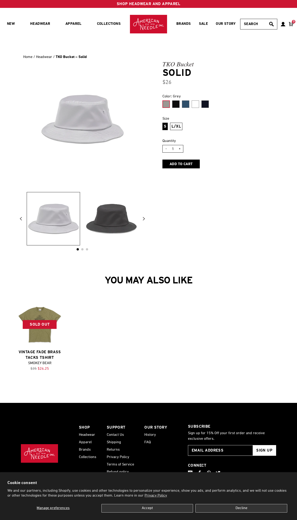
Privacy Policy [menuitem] (118, 457)
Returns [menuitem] (113, 449)
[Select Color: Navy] (205, 104)
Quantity (169, 141)
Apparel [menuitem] (73, 24)
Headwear (44, 57)
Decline (241, 508)
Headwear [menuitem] (40, 24)
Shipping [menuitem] (114, 442)
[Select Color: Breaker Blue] (185, 104)
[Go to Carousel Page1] (82, 249)
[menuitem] (148, 24)
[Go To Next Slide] (144, 219)
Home (27, 57)
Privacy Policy (156, 495)
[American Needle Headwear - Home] (39, 453)
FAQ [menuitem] (147, 442)
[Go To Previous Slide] (21, 219)
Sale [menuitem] (203, 24)
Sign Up (264, 450)
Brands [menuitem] (183, 24)
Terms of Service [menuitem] (120, 464)
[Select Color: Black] (176, 104)
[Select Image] (53, 218)
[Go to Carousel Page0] (78, 249)
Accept (147, 508)
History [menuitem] (150, 435)
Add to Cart (181, 164)
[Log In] (283, 24)
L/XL (176, 126)
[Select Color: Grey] (166, 104)
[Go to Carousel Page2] (87, 249)
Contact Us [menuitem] (115, 435)
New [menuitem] (11, 24)
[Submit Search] (271, 24)
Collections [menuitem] (109, 24)
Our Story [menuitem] (226, 24)
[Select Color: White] (195, 104)
